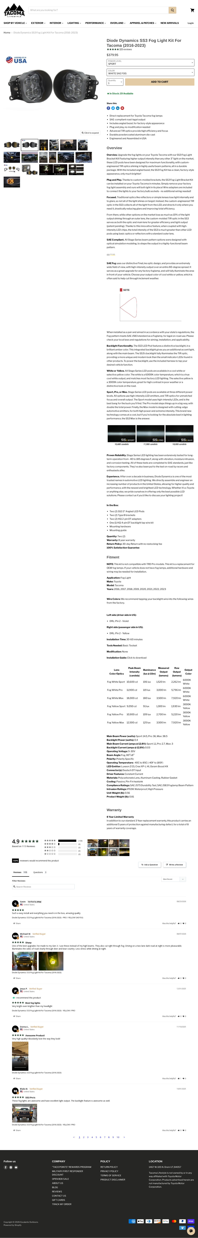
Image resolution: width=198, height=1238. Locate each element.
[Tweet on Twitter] (113, 108)
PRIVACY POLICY (109, 1171)
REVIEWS (57, 1191)
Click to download (137, 657)
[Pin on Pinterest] (122, 108)
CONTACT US (59, 1196)
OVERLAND (117, 23)
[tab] (150, 810)
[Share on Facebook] (108, 108)
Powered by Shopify (12, 1225)
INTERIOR (56, 23)
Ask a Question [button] (151, 864)
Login (191, 23)
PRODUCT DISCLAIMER (112, 1179)
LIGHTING (73, 23)
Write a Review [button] (176, 864)
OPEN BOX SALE (60, 1179)
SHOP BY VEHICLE (14, 23)
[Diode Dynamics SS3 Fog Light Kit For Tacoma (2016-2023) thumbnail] (11, 145)
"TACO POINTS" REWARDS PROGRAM (71, 1167)
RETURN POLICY (109, 1167)
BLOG (55, 1187)
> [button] (124, 1137)
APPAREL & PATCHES (142, 23)
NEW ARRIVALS (170, 23)
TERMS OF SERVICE (110, 1175)
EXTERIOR (37, 23)
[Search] (172, 10)
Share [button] (18, 923)
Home (7, 32)
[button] (179, 923)
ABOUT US (57, 1183)
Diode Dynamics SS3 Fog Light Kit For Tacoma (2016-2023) (36, 917)
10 (118, 1137)
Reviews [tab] (17, 872)
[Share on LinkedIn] (117, 108)
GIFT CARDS (58, 1200)
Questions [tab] (38, 872)
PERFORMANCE (94, 23)
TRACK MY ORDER (61, 1204)
